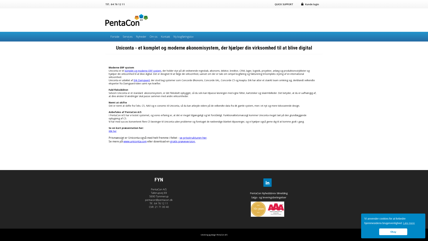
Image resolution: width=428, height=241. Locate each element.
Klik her (113, 131)
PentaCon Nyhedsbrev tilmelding (269, 193)
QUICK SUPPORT (284, 4)
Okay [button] (393, 231)
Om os (153, 36)
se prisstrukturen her (193, 138)
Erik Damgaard (142, 80)
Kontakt (165, 36)
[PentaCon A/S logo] (127, 25)
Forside (114, 36)
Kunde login (312, 4)
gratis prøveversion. (182, 141)
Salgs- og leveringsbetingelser (268, 197)
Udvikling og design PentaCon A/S (214, 235)
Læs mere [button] (409, 223)
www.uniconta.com (135, 141)
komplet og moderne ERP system (143, 70)
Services (128, 36)
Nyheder (141, 36)
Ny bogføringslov (183, 36)
